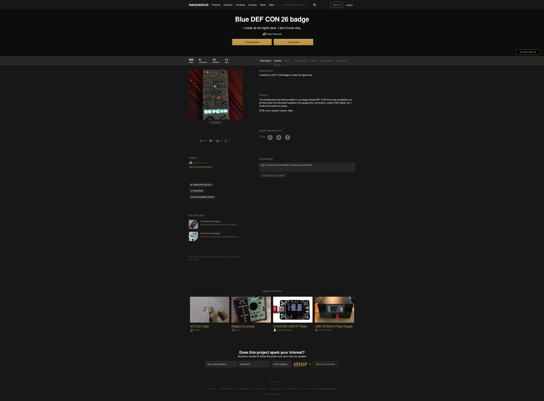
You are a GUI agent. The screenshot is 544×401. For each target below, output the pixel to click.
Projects (216, 4)
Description (265, 60)
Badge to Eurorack (243, 326)
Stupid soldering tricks (202, 197)
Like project (293, 42)
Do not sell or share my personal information (318, 388)
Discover (228, 4)
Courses (252, 4)
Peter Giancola (274, 34)
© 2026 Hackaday (272, 394)
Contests (240, 4)
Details (277, 60)
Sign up (336, 4)
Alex (238, 330)
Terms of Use (260, 388)
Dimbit (197, 330)
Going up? (272, 381)
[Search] (314, 5)
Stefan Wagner (284, 330)
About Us (211, 388)
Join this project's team (200, 166)
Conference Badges (210, 221)
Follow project (252, 42)
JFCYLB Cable (199, 326)
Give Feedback (245, 388)
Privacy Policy (275, 388)
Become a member (247, 356)
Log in (349, 4)
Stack (263, 4)
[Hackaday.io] (198, 5)
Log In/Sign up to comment (273, 175)
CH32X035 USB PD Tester (290, 326)
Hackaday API (291, 388)
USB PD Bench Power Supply (333, 326)
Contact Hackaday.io (227, 388)
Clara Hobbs (325, 330)
